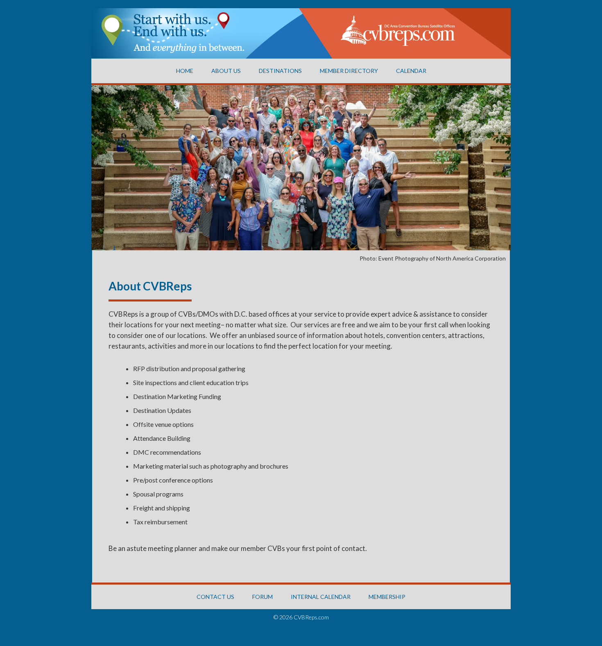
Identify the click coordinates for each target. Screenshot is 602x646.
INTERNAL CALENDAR (321, 596)
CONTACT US (215, 596)
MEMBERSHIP (387, 596)
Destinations (280, 70)
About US (226, 70)
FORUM (262, 596)
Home (184, 70)
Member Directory (349, 70)
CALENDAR (411, 70)
